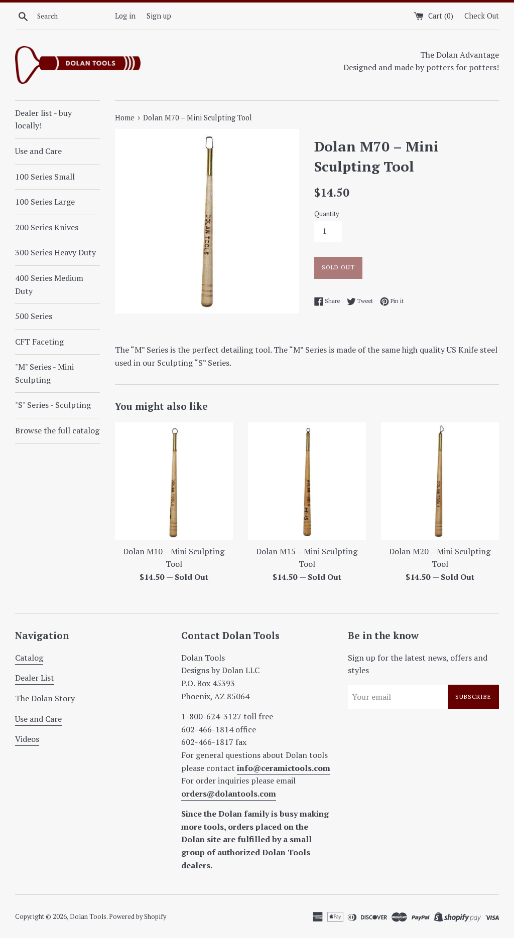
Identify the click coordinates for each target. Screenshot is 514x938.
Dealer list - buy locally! (43, 119)
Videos (27, 738)
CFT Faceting (39, 341)
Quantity (326, 214)
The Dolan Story (45, 698)
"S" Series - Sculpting (53, 404)
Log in (125, 16)
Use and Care (38, 151)
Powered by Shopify (137, 916)
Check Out (481, 16)
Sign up (159, 16)
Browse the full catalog (57, 430)
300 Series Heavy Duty (55, 252)
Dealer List (34, 677)
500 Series (33, 316)
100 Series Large (45, 201)
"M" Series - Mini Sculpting (44, 373)
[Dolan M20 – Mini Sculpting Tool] (440, 481)
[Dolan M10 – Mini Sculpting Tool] (174, 481)
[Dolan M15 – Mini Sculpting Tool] (307, 481)
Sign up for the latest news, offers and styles (417, 664)
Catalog (29, 657)
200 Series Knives (46, 227)
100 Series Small (45, 176)
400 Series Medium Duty (49, 284)
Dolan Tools (88, 916)
